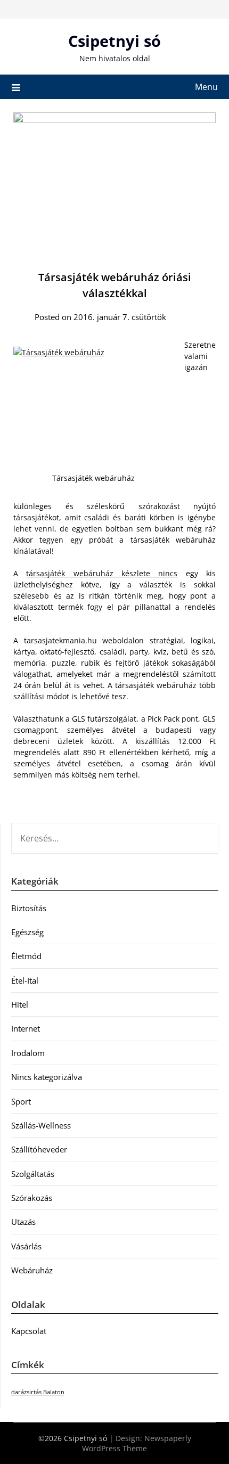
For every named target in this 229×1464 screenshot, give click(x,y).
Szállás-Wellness (41, 1125)
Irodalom (28, 1053)
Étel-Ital (24, 980)
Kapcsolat (28, 1331)
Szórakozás (31, 1197)
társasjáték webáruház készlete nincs (101, 573)
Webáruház (32, 1270)
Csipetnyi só (114, 40)
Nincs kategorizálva (46, 1077)
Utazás (23, 1221)
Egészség (27, 932)
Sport (21, 1101)
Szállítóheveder (39, 1149)
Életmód (26, 956)
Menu (206, 87)
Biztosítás (28, 908)
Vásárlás (26, 1246)
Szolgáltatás (32, 1173)
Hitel (19, 1004)
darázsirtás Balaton (37, 1392)
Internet (25, 1028)
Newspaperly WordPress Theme (136, 1443)
